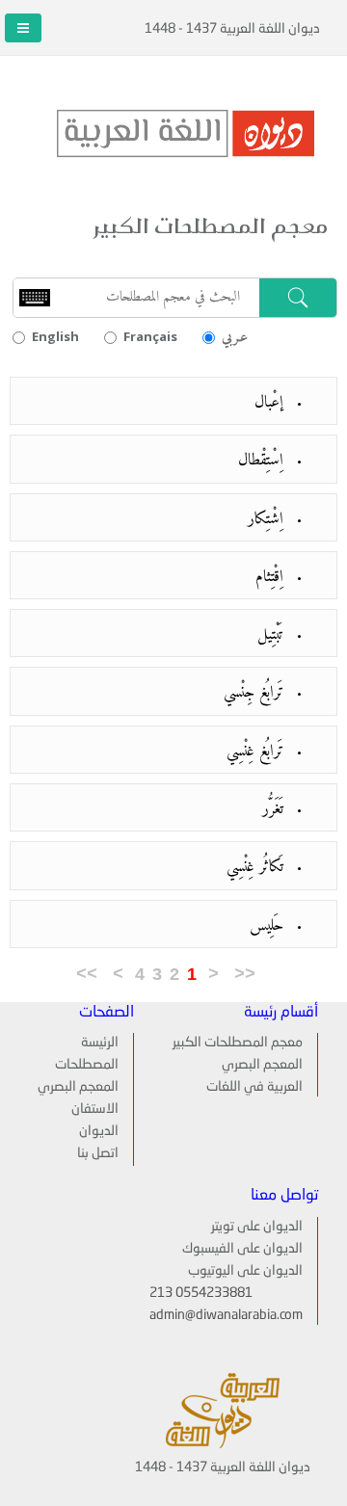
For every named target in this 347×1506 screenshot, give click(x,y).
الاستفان (95, 1109)
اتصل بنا (98, 1153)
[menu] (85, 1099)
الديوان (99, 1131)
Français (150, 336)
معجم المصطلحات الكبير (238, 1042)
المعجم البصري (262, 1064)
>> (86, 974)
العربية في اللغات (254, 1087)
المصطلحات (87, 1064)
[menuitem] (85, 1042)
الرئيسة (100, 1042)
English (55, 336)
